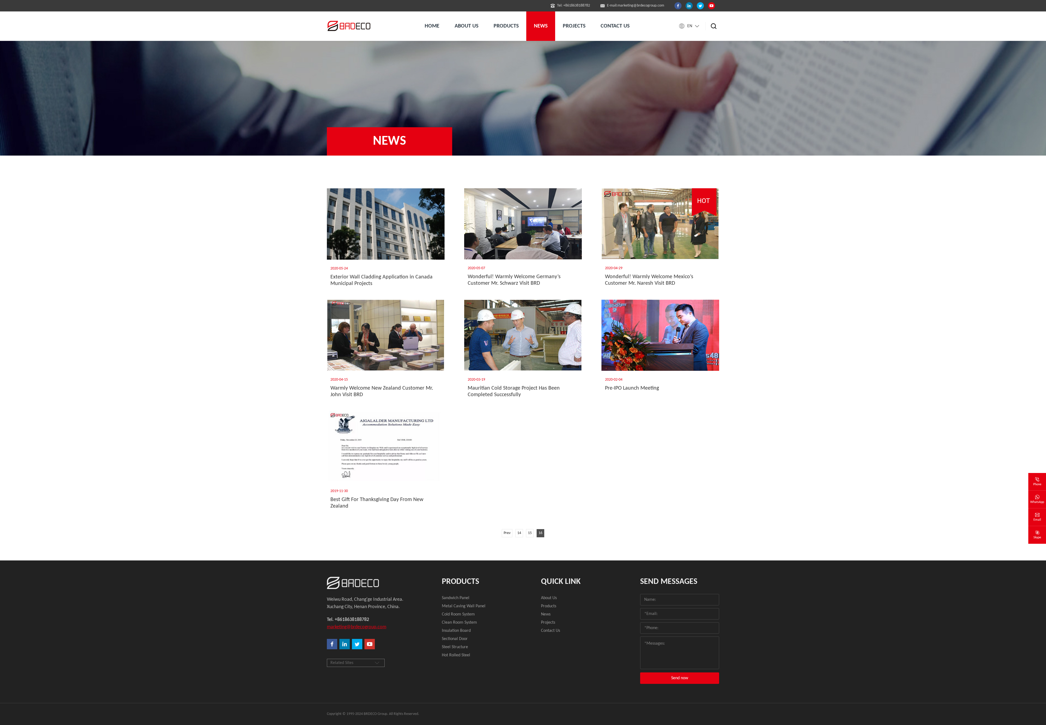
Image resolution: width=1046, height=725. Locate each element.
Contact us (615, 26)
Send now (679, 678)
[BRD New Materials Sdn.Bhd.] (366, 583)
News (541, 26)
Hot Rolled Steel (456, 655)
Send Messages (668, 582)
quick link (560, 582)
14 (519, 533)
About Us (549, 598)
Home (432, 26)
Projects (574, 26)
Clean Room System (459, 622)
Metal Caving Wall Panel (463, 606)
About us (466, 26)
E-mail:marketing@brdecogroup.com (635, 6)
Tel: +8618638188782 (573, 6)
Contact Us (550, 631)
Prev (507, 533)
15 (530, 533)
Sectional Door (455, 639)
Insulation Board (456, 631)
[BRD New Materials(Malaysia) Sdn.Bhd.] (350, 26)
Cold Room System (458, 614)
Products (460, 582)
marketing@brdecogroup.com (356, 627)
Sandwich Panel (455, 598)
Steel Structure (455, 647)
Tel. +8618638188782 (348, 619)
